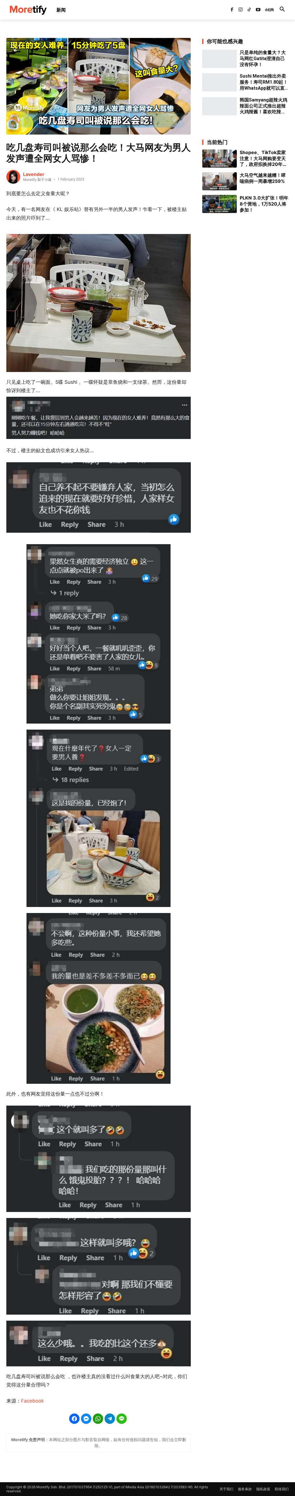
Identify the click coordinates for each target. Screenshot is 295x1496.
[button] (282, 9)
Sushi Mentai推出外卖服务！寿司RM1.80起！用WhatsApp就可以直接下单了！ (264, 82)
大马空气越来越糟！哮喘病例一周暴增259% (263, 178)
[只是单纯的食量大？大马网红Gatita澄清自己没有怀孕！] (219, 59)
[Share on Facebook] (74, 1418)
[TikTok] (249, 9)
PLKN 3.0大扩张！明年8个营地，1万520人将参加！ (264, 204)
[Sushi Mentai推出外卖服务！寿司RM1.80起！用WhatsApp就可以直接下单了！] (219, 82)
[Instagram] (240, 9)
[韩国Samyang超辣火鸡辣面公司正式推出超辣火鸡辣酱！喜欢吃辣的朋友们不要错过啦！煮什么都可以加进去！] (219, 106)
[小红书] (266, 9)
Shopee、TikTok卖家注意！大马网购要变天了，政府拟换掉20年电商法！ (263, 158)
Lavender (33, 174)
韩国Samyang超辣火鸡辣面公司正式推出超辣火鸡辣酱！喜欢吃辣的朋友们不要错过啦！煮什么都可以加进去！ (263, 106)
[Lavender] (13, 177)
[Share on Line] (121, 1418)
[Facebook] (231, 9)
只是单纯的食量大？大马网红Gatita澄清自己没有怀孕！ (263, 58)
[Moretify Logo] (28, 10)
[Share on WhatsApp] (98, 1418)
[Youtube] (258, 9)
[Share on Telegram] (110, 1418)
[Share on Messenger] (86, 1418)
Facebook (32, 1401)
